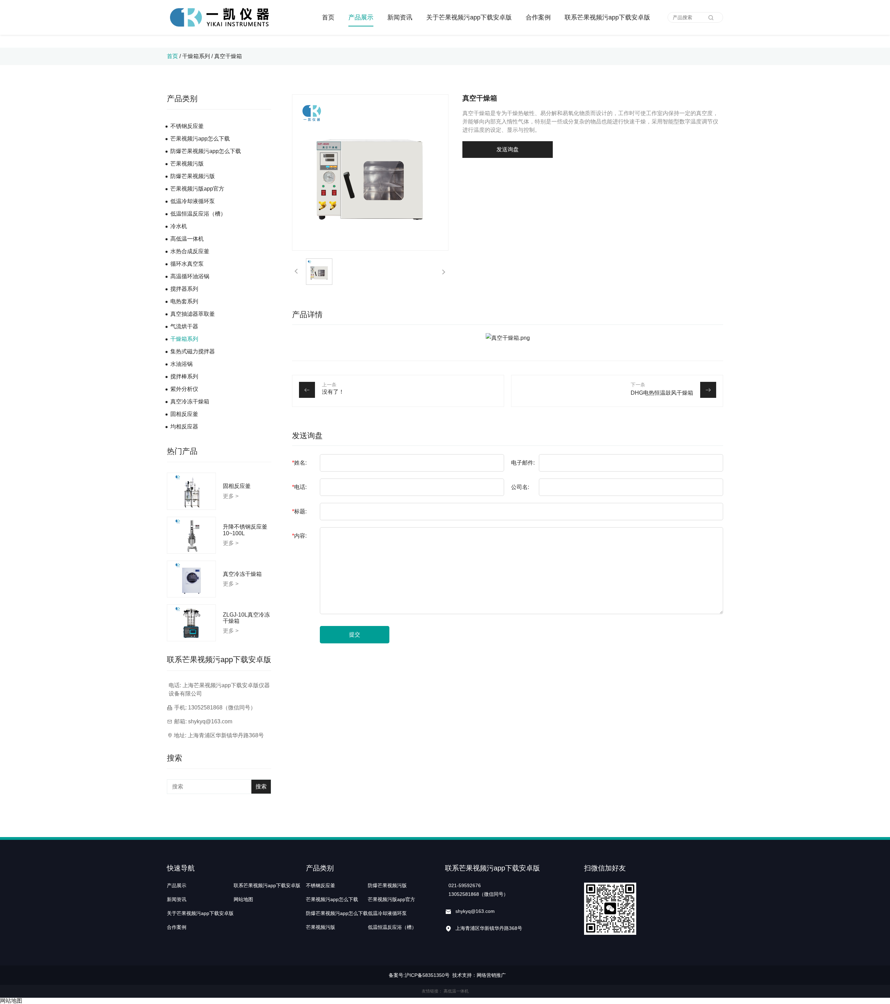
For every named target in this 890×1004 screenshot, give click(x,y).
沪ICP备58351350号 (427, 975)
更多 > (230, 496)
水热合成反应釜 (189, 251)
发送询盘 (507, 149)
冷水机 (178, 226)
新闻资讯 (399, 17)
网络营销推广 (491, 975)
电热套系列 (184, 301)
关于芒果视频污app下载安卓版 (469, 17)
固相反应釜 (184, 414)
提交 (354, 634)
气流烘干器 (184, 326)
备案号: (397, 975)
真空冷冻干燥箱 (189, 401)
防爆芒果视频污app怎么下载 (205, 151)
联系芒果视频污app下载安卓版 (607, 17)
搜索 (261, 786)
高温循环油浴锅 (189, 276)
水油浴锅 (181, 364)
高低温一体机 (187, 239)
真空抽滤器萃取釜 (192, 314)
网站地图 (243, 899)
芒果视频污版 (187, 164)
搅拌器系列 (184, 289)
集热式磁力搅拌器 (192, 351)
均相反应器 (184, 426)
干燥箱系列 (196, 56)
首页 (328, 17)
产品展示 (360, 17)
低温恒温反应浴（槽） (198, 214)
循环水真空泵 (187, 264)
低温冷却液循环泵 (192, 201)
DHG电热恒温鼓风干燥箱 (662, 393)
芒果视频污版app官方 (197, 189)
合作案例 (538, 17)
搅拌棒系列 (184, 376)
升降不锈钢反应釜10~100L (245, 530)
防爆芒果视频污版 (192, 176)
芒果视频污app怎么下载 (200, 139)
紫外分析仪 (184, 389)
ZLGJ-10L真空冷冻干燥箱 (246, 618)
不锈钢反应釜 (187, 126)
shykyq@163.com (210, 721)
